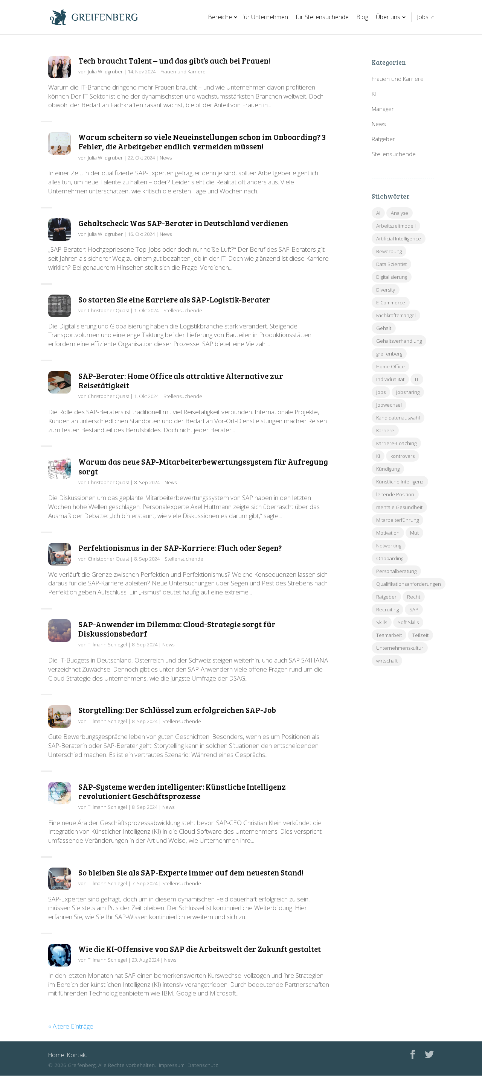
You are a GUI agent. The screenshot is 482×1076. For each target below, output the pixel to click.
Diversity (385, 289)
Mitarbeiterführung (397, 520)
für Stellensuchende (322, 17)
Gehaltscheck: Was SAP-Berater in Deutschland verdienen (183, 222)
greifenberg (389, 353)
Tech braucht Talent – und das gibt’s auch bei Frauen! (174, 60)
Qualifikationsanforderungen (408, 584)
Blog (362, 17)
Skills (381, 622)
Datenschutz (203, 1064)
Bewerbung (389, 251)
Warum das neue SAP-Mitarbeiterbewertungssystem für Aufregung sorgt (203, 466)
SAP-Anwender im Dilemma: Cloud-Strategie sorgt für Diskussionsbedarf (177, 629)
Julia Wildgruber (105, 71)
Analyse (399, 213)
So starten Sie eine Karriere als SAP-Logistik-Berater (174, 299)
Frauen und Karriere (183, 71)
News (166, 157)
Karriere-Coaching (396, 443)
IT (417, 379)
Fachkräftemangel (396, 315)
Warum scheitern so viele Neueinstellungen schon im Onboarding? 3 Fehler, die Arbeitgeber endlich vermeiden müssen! (202, 141)
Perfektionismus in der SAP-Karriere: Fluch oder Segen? (180, 547)
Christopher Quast (108, 310)
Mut (414, 532)
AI (378, 213)
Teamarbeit (389, 635)
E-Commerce (390, 302)
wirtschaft (387, 660)
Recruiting (387, 609)
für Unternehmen (265, 17)
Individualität (390, 379)
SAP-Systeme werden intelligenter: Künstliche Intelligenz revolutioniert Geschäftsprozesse (182, 791)
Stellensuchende (182, 310)
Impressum (172, 1064)
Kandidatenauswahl (398, 417)
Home (56, 1055)
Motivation (388, 532)
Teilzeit (420, 635)
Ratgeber (383, 139)
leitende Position (395, 494)
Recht (413, 596)
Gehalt (383, 328)
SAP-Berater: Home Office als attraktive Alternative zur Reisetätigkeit (180, 380)
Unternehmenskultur (399, 647)
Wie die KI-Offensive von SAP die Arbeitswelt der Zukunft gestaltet (199, 948)
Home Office (390, 366)
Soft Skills (408, 622)
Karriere (385, 430)
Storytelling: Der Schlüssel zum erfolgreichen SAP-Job (177, 709)
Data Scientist (391, 264)
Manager (383, 108)
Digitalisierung (391, 277)
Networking (388, 545)
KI (374, 93)
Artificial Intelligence (398, 238)
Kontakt (77, 1055)
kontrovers (402, 456)
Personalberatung (396, 571)
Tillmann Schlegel (107, 644)
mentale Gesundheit (399, 507)
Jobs (423, 17)
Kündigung (388, 468)
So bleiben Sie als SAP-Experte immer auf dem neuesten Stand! (191, 872)
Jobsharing (407, 392)
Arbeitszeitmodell (396, 225)
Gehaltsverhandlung (399, 340)
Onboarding (389, 558)
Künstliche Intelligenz (400, 481)
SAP (413, 609)
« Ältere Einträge (70, 1026)
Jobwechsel (389, 404)
